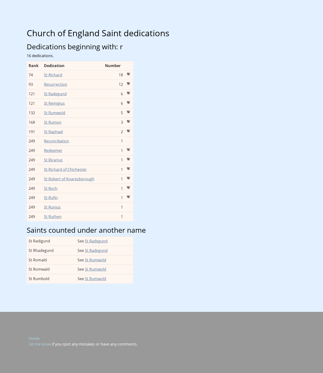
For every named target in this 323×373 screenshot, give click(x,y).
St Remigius (54, 103)
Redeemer (53, 150)
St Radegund (55, 93)
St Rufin (51, 197)
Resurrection (55, 84)
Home (34, 338)
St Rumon (52, 122)
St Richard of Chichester (65, 169)
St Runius (52, 207)
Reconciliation (56, 141)
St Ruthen (52, 216)
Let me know (40, 344)
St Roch (50, 188)
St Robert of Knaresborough (69, 179)
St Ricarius (53, 160)
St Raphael (53, 131)
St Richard (53, 74)
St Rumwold (54, 112)
